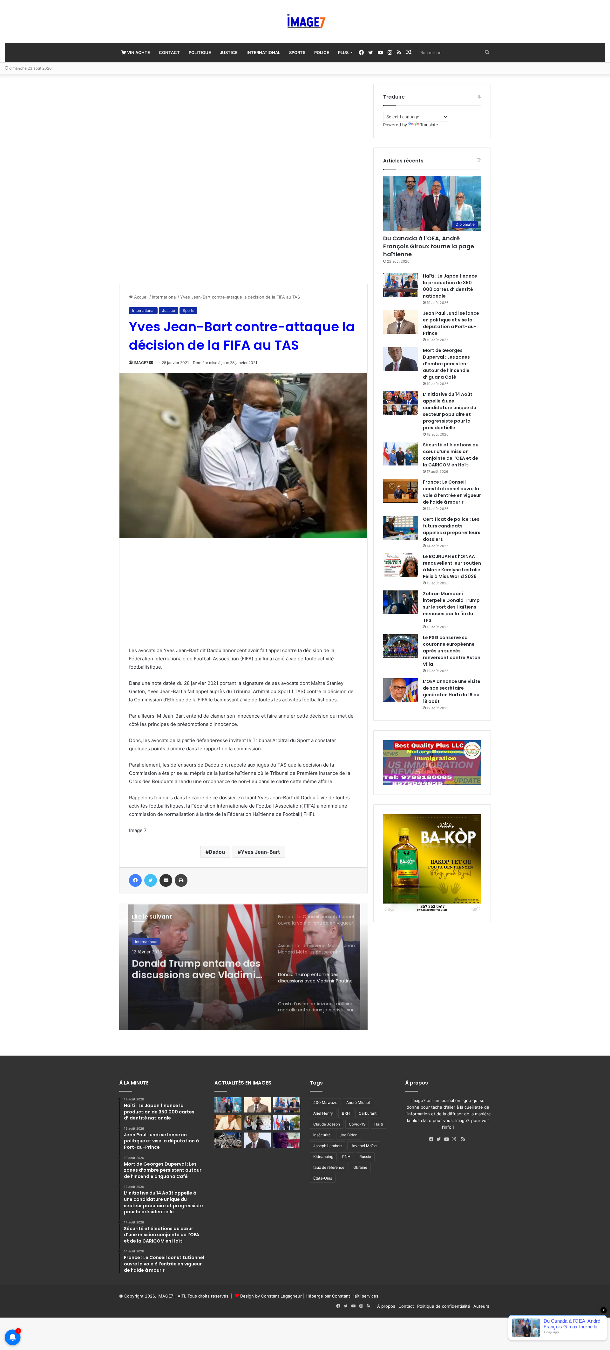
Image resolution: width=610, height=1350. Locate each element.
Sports (297, 52)
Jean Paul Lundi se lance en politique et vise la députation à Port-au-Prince (451, 323)
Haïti (378, 1124)
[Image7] (305, 21)
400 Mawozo (325, 1102)
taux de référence (328, 1167)
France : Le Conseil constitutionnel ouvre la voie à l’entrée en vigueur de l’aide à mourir (452, 492)
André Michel (358, 1102)
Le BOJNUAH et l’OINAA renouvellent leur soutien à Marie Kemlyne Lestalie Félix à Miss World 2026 (452, 566)
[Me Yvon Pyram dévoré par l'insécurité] (286, 1140)
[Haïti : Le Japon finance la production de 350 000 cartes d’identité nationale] (400, 285)
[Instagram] (455, 1139)
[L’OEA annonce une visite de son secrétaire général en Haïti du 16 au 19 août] (400, 690)
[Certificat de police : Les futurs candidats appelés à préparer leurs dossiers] (400, 528)
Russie (365, 1156)
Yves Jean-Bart (260, 852)
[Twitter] (440, 1139)
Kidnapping (323, 1156)
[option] (243, 966)
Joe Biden (348, 1135)
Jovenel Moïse (364, 1145)
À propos (386, 1306)
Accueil (140, 297)
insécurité (322, 1135)
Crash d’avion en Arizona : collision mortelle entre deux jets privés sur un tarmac (194, 967)
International (263, 52)
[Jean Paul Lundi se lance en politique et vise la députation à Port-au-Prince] (400, 322)
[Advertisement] (166, 179)
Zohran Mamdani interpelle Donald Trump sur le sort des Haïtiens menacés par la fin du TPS (451, 606)
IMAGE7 (141, 362)
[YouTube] (448, 1139)
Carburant (367, 1113)
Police (321, 52)
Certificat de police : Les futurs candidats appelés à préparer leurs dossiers (451, 529)
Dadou (217, 852)
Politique (200, 52)
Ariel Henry (323, 1113)
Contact (169, 52)
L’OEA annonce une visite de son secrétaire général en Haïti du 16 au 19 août (451, 691)
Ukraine (360, 1167)
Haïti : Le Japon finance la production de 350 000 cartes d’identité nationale (450, 286)
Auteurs (481, 1306)
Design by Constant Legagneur (271, 1295)
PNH (346, 1156)
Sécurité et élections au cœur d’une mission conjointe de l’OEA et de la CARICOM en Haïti (450, 455)
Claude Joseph (326, 1124)
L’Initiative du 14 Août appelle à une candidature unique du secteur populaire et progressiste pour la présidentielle (449, 411)
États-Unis (322, 1178)
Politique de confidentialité (443, 1306)
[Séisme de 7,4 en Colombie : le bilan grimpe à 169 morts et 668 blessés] (227, 1140)
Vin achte (138, 52)
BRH (346, 1113)
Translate (429, 124)
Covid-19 (357, 1124)
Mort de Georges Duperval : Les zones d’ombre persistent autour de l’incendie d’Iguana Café (446, 363)
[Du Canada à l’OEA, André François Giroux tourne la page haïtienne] (227, 1104)
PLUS (343, 52)
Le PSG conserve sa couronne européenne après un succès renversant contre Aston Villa (451, 650)
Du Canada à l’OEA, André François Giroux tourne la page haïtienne (428, 246)
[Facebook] (433, 1139)
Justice (229, 52)
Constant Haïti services (355, 1295)
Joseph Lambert (327, 1145)
